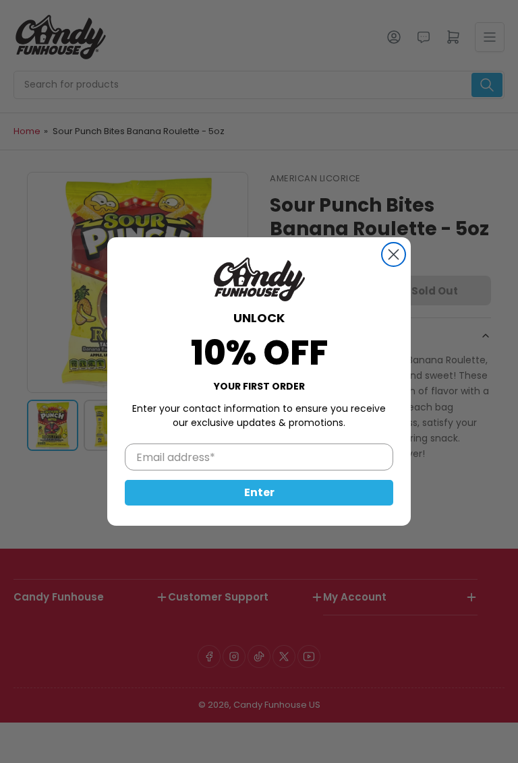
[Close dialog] (393, 254)
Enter (259, 492)
